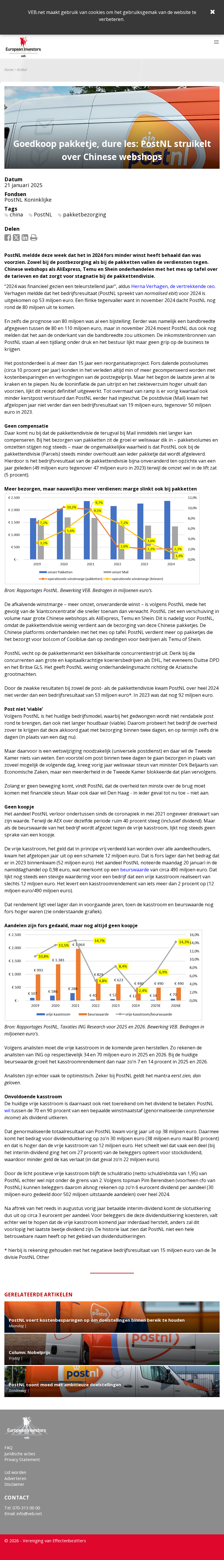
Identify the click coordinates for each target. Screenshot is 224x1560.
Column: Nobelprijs (29, 1352)
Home (8, 69)
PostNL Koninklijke (28, 199)
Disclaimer (14, 1484)
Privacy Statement (22, 1459)
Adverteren (15, 1478)
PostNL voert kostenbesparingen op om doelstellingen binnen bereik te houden (97, 1320)
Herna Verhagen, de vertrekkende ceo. (173, 286)
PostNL (43, 214)
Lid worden (15, 1472)
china (16, 214)
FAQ (8, 1447)
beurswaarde (134, 869)
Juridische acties (19, 1453)
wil (7, 1110)
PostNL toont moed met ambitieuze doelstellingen (65, 1384)
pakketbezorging (84, 214)
